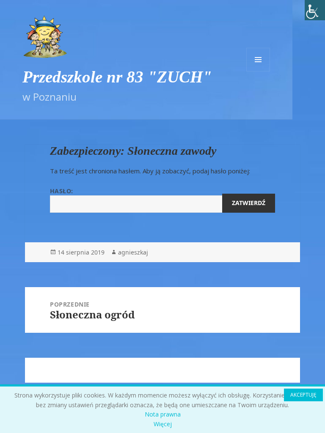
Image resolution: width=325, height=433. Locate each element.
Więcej (163, 424)
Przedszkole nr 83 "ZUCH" (117, 77)
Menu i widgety (258, 59)
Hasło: (61, 191)
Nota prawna (163, 414)
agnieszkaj (133, 252)
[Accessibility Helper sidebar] (315, 10)
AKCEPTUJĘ (303, 394)
